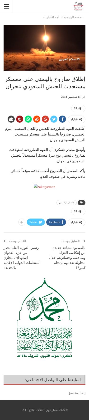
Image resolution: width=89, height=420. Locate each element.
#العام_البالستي (66, 202)
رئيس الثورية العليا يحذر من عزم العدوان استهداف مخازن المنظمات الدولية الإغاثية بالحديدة (22, 258)
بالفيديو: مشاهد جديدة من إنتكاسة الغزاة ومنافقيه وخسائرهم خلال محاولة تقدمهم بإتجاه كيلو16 (67, 258)
